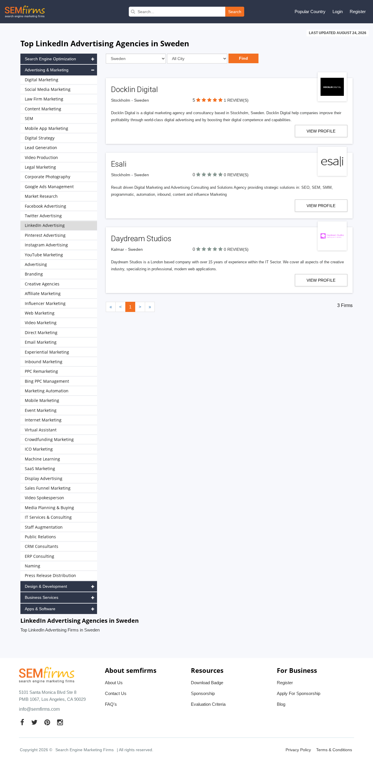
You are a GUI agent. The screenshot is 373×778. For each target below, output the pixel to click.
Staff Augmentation (44, 527)
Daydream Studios (141, 238)
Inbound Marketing (43, 361)
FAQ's (111, 704)
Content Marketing (43, 109)
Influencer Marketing (45, 303)
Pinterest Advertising (45, 235)
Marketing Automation (46, 391)
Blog (281, 704)
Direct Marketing (41, 332)
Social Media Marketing (48, 89)
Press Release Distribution (50, 575)
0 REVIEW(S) (236, 174)
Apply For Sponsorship (298, 693)
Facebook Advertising (45, 206)
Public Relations (40, 536)
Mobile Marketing (42, 400)
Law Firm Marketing (44, 99)
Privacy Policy (298, 749)
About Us (114, 682)
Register (358, 11)
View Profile (321, 131)
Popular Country (310, 11)
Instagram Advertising (46, 245)
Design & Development (46, 586)
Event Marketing (41, 410)
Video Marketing (41, 322)
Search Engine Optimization (50, 59)
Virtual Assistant (41, 430)
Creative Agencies (42, 284)
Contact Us (115, 693)
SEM (29, 118)
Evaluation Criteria (208, 704)
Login (337, 11)
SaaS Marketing (40, 468)
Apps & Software (40, 608)
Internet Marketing (43, 420)
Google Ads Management (49, 186)
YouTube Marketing (44, 254)
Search (234, 11)
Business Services (41, 597)
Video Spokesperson (44, 497)
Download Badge (207, 682)
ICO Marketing (39, 449)
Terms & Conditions (334, 749)
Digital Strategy (39, 138)
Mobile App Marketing (46, 128)
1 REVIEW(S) (236, 100)
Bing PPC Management (47, 381)
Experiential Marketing (47, 352)
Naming (32, 566)
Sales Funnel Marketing (48, 488)
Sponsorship (203, 693)
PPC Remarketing (41, 371)
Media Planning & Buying (49, 507)
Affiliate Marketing (43, 293)
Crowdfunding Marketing (49, 439)
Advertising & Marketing (46, 70)
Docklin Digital (134, 89)
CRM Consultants (41, 546)
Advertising (36, 264)
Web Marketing (39, 313)
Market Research (41, 196)
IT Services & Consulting (48, 517)
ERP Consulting (39, 556)
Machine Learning (42, 459)
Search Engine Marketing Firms (84, 749)
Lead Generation (41, 147)
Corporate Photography (47, 176)
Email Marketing (41, 342)
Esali (118, 164)
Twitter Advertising (43, 215)
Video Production (41, 157)
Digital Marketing (41, 79)
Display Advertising (43, 478)
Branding (34, 274)
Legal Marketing (40, 167)
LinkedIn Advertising (45, 225)
